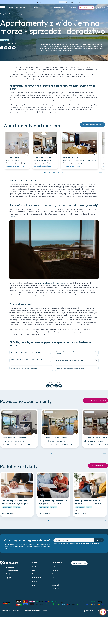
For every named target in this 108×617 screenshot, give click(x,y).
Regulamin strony (88, 611)
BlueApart (3, 14)
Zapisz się (99, 540)
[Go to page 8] (54, 172)
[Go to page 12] (59, 172)
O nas (67, 8)
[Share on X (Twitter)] (9, 47)
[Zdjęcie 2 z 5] (15, 153)
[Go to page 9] (55, 172)
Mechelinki (55, 585)
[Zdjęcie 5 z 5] (19, 153)
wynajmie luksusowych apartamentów (51, 283)
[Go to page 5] (49, 172)
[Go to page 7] (52, 172)
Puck (53, 581)
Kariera (35, 574)
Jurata (54, 566)
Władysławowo (57, 574)
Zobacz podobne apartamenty (91, 125)
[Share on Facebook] (14, 47)
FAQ (33, 585)
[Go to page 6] (51, 172)
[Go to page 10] (56, 172)
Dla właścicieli (58, 8)
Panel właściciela (81, 563)
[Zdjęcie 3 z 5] (16, 153)
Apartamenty (12, 8)
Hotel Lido (23, 8)
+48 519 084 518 (12, 571)
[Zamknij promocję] (107, 2)
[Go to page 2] (45, 172)
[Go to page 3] (47, 172)
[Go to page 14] (62, 172)
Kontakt (74, 8)
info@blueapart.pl (13, 574)
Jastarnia (55, 570)
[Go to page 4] (48, 172)
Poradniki (17, 507)
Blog (10, 14)
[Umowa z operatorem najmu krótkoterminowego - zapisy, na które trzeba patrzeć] (17, 494)
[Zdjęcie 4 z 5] (46, 153)
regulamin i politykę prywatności (89, 543)
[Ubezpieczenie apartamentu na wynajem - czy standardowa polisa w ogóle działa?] (53, 494)
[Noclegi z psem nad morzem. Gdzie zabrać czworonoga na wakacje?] (90, 494)
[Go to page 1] (44, 172)
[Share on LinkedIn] (5, 47)
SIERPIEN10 (62, 2)
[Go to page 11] (58, 172)
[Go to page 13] (60, 172)
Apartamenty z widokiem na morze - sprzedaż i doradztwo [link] (31, 14)
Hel (53, 578)
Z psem (89, 507)
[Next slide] (101, 173)
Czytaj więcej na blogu (97, 466)
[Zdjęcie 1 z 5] (14, 153)
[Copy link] (1, 47)
